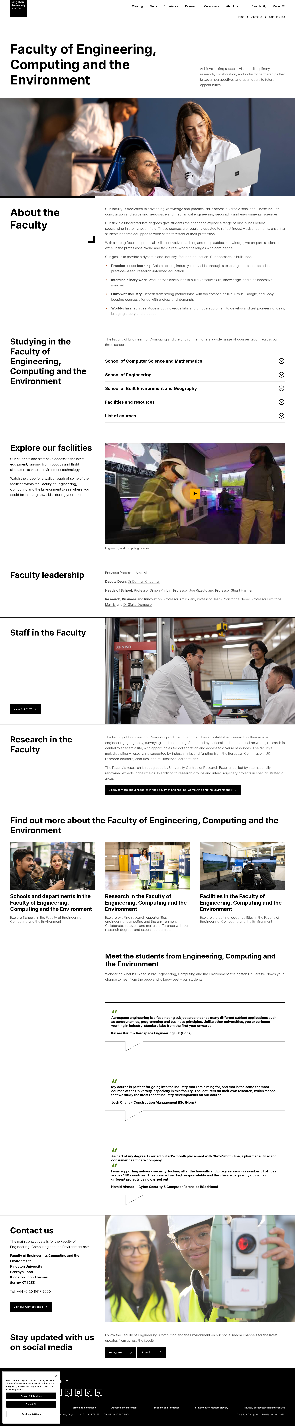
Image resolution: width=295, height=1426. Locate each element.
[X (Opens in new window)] (68, 1392)
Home (240, 16)
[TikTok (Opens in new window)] (88, 1392)
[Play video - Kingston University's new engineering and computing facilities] (195, 494)
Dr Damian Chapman (144, 581)
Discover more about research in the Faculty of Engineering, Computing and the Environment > (170, 789)
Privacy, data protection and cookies (264, 1407)
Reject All (31, 1404)
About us (232, 6)
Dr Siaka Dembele (137, 604)
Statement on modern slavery (211, 1407)
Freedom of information (166, 1407)
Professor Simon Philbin (152, 590)
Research (191, 6)
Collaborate (211, 6)
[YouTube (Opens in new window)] (78, 1392)
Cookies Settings (31, 1414)
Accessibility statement (124, 1407)
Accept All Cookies (31, 1396)
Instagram (115, 1352)
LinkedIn (146, 1352)
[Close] (56, 1375)
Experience (171, 6)
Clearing (137, 6)
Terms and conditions (83, 1407)
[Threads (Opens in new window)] (98, 1392)
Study (153, 6)
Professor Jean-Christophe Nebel (223, 599)
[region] (31, 1397)
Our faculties (277, 16)
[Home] (18, 8)
